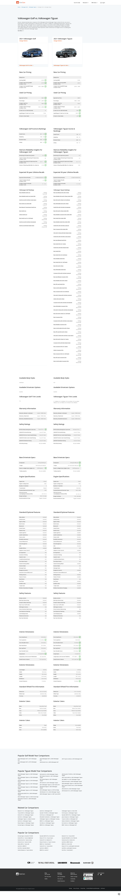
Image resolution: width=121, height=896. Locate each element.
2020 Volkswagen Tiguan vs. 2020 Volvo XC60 (71, 783)
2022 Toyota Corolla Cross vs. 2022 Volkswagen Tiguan (72, 786)
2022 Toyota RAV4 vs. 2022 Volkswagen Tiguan (72, 777)
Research (85, 2)
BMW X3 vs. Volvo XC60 (67, 844)
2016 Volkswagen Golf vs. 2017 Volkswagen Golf (27, 759)
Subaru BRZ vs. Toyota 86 (23, 844)
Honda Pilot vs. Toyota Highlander (25, 838)
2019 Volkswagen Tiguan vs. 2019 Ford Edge (49, 790)
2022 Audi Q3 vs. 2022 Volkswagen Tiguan (49, 774)
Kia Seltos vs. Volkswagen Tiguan (47, 823)
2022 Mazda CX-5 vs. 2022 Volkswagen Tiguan (50, 792)
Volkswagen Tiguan (32, 7)
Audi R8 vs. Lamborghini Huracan (69, 848)
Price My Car (60, 878)
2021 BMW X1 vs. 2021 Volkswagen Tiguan (71, 779)
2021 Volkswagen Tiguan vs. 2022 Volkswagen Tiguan (28, 778)
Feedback (72, 881)
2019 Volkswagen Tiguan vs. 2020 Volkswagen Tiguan (28, 787)
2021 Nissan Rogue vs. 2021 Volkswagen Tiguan (48, 780)
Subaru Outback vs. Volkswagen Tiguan (70, 821)
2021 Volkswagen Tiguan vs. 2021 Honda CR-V (50, 784)
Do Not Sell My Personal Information (93, 888)
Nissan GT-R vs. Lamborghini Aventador (70, 846)
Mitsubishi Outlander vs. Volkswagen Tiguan (49, 817)
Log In (103, 2)
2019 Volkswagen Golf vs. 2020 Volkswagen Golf (49, 759)
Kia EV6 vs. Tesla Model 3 (67, 850)
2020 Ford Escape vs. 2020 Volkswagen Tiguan (72, 781)
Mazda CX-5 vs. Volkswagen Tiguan (25, 810)
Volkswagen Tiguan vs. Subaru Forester (26, 819)
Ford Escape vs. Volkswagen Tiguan (69, 812)
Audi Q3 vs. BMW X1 (44, 848)
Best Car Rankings (61, 876)
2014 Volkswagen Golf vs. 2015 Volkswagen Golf (27, 762)
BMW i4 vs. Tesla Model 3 (45, 844)
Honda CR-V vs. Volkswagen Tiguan (25, 815)
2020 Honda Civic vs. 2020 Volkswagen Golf (49, 762)
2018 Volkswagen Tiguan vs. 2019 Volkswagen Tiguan (28, 781)
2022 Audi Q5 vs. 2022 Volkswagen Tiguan (71, 788)
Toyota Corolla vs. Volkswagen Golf (70, 819)
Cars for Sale (77, 2)
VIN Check (94, 2)
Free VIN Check (48, 876)
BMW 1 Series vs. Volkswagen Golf (69, 825)
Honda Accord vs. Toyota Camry (25, 840)
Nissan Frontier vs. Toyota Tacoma (47, 842)
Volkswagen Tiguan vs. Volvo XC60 (69, 810)
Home (19, 7)
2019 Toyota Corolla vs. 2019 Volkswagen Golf (72, 758)
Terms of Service (76, 888)
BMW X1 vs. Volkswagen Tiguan (47, 821)
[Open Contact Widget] (119, 894)
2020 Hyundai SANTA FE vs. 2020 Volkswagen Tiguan (27, 794)
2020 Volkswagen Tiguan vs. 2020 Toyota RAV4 (50, 794)
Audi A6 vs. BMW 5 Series (67, 842)
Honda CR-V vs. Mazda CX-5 (46, 840)
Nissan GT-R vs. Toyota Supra (46, 838)
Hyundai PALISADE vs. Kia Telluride (69, 838)
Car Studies (60, 874)
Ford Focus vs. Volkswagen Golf (46, 815)
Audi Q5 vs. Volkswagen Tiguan (24, 817)
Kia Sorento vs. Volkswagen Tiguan (69, 823)
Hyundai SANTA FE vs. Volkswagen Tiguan (71, 815)
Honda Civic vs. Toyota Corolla (24, 842)
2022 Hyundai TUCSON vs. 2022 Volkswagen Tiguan (71, 774)
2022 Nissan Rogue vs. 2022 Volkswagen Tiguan (48, 787)
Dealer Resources (61, 881)
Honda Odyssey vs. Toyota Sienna (25, 850)
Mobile (46, 878)
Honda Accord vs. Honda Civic (68, 840)
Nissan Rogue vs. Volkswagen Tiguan (26, 823)
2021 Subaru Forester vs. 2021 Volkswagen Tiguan (49, 777)
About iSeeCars (74, 874)
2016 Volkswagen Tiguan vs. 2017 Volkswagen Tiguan (28, 791)
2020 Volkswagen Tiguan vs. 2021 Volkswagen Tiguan (28, 784)
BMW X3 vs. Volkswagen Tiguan (47, 825)
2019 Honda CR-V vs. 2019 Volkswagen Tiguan (72, 790)
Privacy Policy (82, 888)
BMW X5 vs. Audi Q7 (44, 850)
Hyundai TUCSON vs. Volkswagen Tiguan (49, 812)
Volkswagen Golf (24, 7)
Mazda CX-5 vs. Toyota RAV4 (68, 836)
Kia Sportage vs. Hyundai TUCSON (25, 836)
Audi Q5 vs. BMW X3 (22, 846)
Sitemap (70, 888)
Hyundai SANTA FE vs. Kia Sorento (47, 836)
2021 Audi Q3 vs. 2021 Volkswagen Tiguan (49, 782)
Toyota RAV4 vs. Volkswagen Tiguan (26, 812)
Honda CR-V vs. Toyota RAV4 (46, 846)
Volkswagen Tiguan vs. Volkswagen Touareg (49, 819)
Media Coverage (74, 876)
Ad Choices (103, 888)
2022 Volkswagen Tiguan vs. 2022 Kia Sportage (28, 796)
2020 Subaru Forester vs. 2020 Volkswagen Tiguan (27, 799)
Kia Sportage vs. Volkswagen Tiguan (26, 825)
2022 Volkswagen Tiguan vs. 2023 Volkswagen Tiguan (28, 774)
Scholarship (73, 878)
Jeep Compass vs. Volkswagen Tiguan (70, 817)
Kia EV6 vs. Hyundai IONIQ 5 (24, 848)
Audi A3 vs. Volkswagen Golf (46, 810)
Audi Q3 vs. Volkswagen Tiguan (24, 821)
